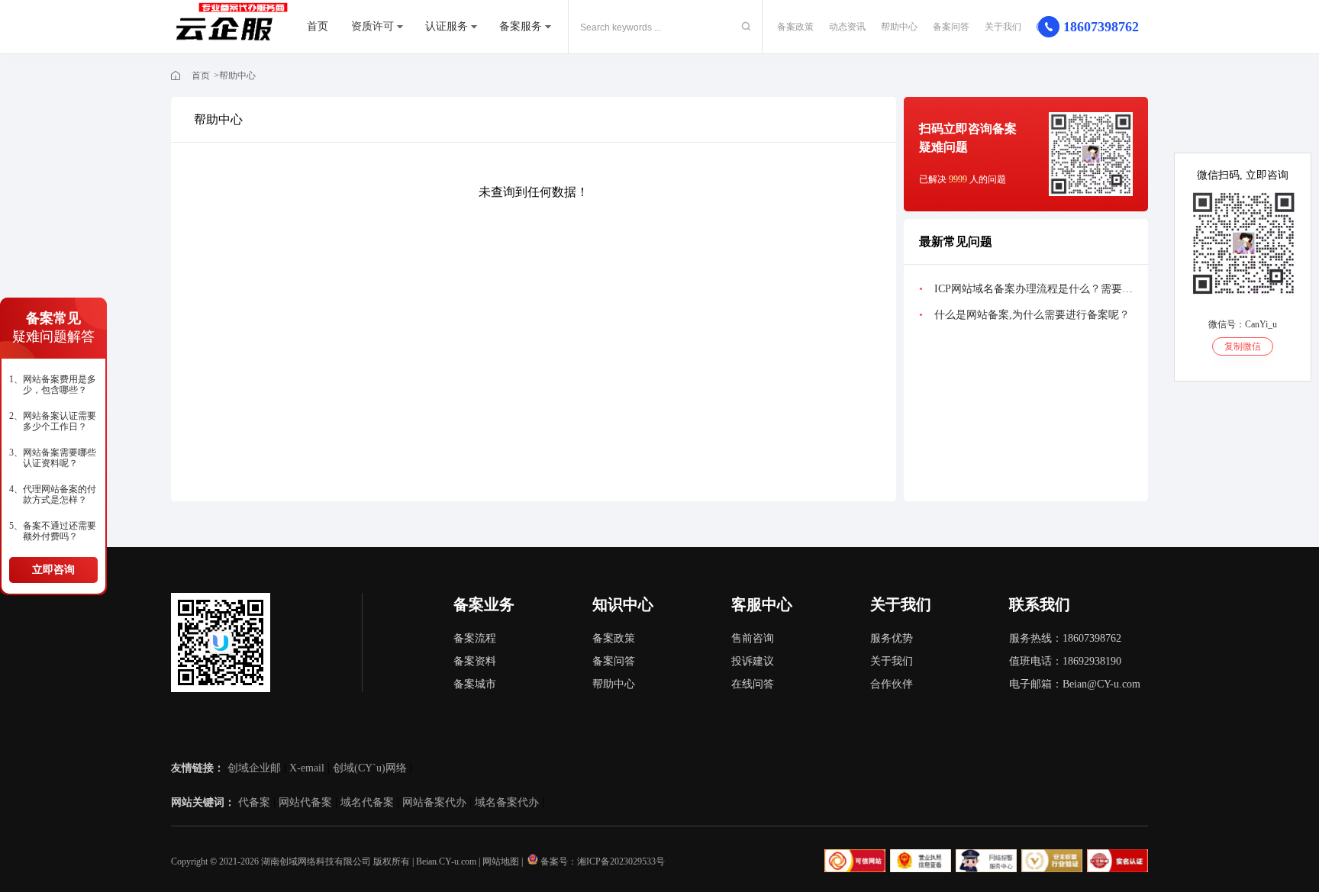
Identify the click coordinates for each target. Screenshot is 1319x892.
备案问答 (951, 26)
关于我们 (1003, 26)
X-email (306, 768)
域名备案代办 (507, 802)
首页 (317, 26)
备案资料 (474, 661)
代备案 (254, 802)
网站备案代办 (434, 802)
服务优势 (891, 638)
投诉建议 (752, 661)
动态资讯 (847, 26)
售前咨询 (752, 638)
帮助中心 (899, 26)
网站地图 (500, 861)
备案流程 (474, 638)
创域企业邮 (254, 768)
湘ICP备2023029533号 (621, 861)
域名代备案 (367, 802)
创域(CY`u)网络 (370, 768)
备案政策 (795, 26)
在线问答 (752, 684)
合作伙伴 (891, 684)
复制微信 (1242, 346)
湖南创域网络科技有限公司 (316, 861)
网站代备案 (305, 802)
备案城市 (474, 684)
